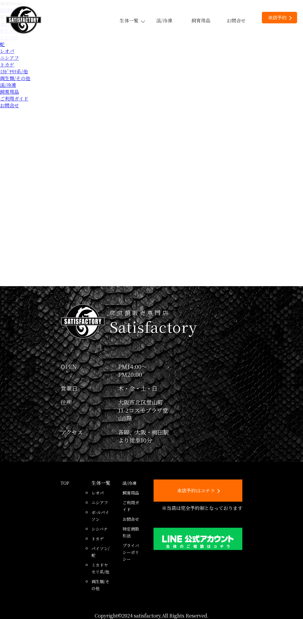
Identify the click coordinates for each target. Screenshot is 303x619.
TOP (65, 483)
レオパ (7, 51)
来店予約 (277, 17)
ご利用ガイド (14, 98)
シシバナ (99, 529)
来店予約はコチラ (196, 490)
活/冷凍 (164, 20)
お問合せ (236, 20)
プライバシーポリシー (131, 552)
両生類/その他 (15, 78)
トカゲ (7, 64)
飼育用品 (200, 20)
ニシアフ (9, 57)
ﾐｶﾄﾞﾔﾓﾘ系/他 (14, 71)
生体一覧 (129, 20)
